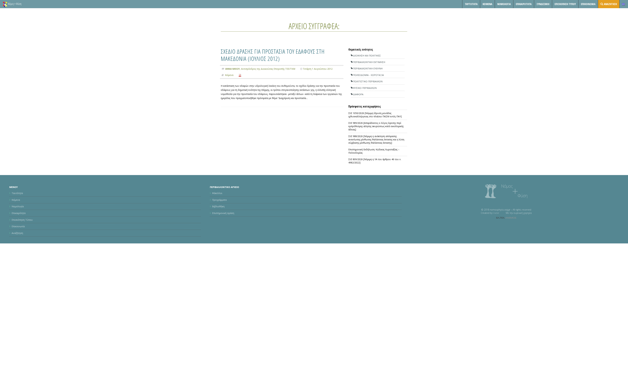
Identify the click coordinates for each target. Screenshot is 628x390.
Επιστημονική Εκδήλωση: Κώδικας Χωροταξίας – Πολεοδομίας (373, 151)
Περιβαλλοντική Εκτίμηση (369, 62)
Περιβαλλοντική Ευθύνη (368, 68)
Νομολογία (504, 4)
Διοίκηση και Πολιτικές (367, 55)
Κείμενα (487, 4)
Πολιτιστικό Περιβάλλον (368, 81)
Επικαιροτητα (524, 4)
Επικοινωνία (588, 4)
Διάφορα (358, 94)
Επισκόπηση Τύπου (565, 4)
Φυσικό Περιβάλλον (365, 87)
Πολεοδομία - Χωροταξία (368, 75)
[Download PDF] (239, 75)
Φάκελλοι (217, 193)
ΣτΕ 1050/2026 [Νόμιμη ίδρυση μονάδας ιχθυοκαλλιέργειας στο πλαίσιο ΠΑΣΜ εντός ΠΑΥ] (375, 115)
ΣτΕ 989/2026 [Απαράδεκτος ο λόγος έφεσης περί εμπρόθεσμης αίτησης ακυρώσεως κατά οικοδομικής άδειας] (376, 126)
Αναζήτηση (17, 233)
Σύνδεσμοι (543, 4)
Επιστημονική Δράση (223, 213)
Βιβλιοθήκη (218, 206)
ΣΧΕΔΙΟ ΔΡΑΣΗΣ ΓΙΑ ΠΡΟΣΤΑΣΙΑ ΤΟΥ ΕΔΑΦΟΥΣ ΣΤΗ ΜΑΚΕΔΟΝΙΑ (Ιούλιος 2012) (273, 55)
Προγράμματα (219, 199)
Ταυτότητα (471, 4)
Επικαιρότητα (19, 213)
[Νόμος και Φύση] (5, 4)
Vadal (496, 212)
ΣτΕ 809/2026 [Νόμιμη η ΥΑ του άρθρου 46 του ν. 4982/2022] (374, 161)
